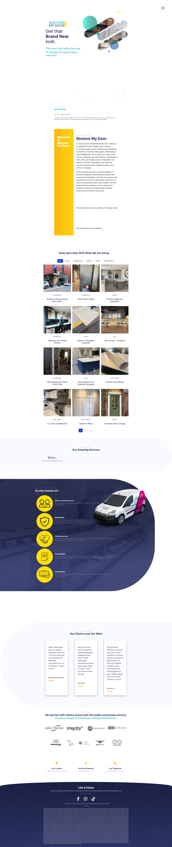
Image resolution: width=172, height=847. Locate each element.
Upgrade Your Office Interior (57, 341)
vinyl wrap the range (69, 814)
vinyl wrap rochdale (125, 813)
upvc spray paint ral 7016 (58, 842)
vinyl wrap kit (55, 812)
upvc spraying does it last (98, 838)
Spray (98, 261)
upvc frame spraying (84, 840)
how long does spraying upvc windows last (87, 838)
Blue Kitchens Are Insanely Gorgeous (86, 383)
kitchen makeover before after (92, 825)
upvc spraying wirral (99, 842)
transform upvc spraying (73, 842)
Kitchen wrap (116, 808)
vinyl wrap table (63, 814)
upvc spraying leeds (110, 837)
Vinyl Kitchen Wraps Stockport (82, 809)
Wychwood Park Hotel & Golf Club (57, 383)
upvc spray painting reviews (50, 842)
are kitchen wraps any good (82, 815)
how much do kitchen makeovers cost (116, 824)
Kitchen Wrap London (77, 810)
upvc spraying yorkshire (57, 843)
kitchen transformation (89, 815)
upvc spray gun (126, 840)
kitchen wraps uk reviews (115, 831)
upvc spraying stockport (66, 842)
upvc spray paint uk (92, 842)
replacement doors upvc (47, 822)
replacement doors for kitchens (52, 820)
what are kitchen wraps (78, 832)
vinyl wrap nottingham (60, 813)
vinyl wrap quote (109, 813)
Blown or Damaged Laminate (85, 341)
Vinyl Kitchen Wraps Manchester (59, 809)
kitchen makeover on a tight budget (61, 825)
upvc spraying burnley (101, 839)
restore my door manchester (85, 808)
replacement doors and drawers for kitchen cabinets (59, 819)
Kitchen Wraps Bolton (89, 809)
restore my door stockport (47, 808)
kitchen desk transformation (114, 816)
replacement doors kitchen (104, 820)
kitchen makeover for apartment (56, 828)
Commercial (78, 261)
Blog (67, 261)
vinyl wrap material (115, 812)
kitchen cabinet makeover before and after (106, 826)
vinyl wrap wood (122, 814)
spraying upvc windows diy (77, 837)
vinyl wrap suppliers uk (52, 814)
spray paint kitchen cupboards (72, 834)
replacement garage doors (61, 820)
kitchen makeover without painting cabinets (67, 828)
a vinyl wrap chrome (121, 810)
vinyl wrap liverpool (75, 812)
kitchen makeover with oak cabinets (100, 827)
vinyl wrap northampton (67, 813)
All (60, 261)
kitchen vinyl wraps (82, 830)
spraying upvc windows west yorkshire (76, 843)
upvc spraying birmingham (115, 839)
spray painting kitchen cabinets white (73, 833)
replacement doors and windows (85, 818)
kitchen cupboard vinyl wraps (97, 830)
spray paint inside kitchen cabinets (73, 836)
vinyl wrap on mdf (86, 813)
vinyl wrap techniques (81, 814)
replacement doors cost (112, 819)
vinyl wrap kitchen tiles (60, 812)
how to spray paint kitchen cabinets (119, 834)
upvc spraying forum (70, 840)
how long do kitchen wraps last (52, 831)
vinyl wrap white (117, 814)
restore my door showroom (101, 808)
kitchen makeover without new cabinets (80, 828)
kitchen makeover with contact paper (81, 827)
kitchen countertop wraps (67, 830)
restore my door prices (93, 808)
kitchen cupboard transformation (105, 816)
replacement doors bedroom (104, 819)
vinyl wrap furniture (98, 810)
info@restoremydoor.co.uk (86, 771)
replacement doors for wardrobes (118, 818)
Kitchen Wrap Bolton (95, 809)
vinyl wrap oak (104, 813)
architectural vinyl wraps (62, 818)
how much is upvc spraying (106, 838)
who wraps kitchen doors (86, 831)
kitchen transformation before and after (67, 816)
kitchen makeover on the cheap (71, 825)
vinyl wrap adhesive (104, 810)
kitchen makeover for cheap (48, 828)
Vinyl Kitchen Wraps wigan (49, 810)
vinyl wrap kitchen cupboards (48, 812)
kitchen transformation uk (122, 815)
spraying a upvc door (80, 839)
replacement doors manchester (104, 821)
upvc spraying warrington (120, 842)
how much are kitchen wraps (72, 831)
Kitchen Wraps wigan (56, 810)
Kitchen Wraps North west (119, 809)
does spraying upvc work (59, 838)
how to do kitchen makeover (118, 828)
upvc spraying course (116, 836)
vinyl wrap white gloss (49, 815)
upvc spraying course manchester (62, 837)
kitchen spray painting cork (54, 833)
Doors (89, 261)
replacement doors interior (69, 820)
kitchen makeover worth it (89, 828)
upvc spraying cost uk (123, 837)
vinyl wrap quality (114, 813)
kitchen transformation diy (106, 815)
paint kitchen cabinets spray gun (109, 834)
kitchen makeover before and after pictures (103, 825)
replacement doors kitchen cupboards (49, 821)
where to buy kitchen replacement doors (77, 824)
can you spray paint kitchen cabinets (93, 836)
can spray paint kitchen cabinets (63, 833)
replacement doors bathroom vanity (95, 819)
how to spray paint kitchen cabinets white (112, 833)
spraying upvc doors (70, 837)
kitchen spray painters (47, 833)
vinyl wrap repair (119, 813)
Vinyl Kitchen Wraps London (70, 810)
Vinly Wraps (108, 261)
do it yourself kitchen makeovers (98, 828)
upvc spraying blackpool (94, 839)
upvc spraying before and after (72, 839)
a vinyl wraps (115, 810)
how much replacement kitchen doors (65, 824)
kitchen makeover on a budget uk (50, 825)
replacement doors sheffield (124, 821)
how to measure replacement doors (54, 824)
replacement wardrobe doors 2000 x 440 (116, 822)
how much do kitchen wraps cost (62, 831)
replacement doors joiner (76, 820)
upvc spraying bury (108, 839)
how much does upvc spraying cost (75, 838)
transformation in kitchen (76, 818)
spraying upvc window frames (93, 837)
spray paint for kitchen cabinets (99, 834)
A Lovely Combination (57, 423)
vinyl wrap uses (98, 814)
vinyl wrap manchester (121, 812)
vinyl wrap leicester (81, 812)
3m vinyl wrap (49, 813)
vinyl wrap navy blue (80, 813)
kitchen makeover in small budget (74, 826)
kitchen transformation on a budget (56, 816)
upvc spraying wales (51, 843)
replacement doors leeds (87, 821)
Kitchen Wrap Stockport (74, 809)
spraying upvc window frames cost (118, 840)
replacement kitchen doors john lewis (94, 820)
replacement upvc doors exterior (63, 822)
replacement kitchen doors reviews (114, 821)
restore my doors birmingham (62, 808)
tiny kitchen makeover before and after (57, 827)
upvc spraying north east (63, 840)
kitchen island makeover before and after (118, 826)
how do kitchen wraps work (113, 830)
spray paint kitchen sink (121, 833)
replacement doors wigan (106, 822)
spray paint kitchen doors (91, 834)
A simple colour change (114, 423)
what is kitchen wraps (79, 831)
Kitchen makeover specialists (115, 300)
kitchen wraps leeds (86, 824)
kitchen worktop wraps (60, 830)
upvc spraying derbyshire (55, 840)
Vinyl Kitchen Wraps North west (110, 809)
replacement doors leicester (71, 821)
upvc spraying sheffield (49, 839)
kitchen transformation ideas (114, 815)
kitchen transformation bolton (77, 816)
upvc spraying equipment (123, 836)
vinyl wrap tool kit (75, 814)
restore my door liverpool (77, 808)
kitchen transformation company (95, 816)
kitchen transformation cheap (97, 815)
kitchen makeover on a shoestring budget (82, 825)
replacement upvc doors (71, 822)
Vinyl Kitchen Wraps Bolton (102, 809)
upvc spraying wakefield (112, 842)
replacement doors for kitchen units (107, 818)
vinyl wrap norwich (54, 813)
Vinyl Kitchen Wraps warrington (84, 810)
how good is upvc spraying (114, 838)
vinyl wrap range (46, 814)
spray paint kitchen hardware (93, 833)
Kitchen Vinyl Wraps (115, 382)
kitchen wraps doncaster (98, 824)
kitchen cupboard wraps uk (49, 832)
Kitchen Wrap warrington (64, 815)
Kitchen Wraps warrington (57, 815)
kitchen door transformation (122, 816)
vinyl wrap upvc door (93, 814)
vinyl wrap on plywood (92, 813)
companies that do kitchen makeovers (108, 828)
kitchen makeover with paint (91, 827)
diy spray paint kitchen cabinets (82, 834)
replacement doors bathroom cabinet (83, 819)
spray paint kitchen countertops (83, 833)
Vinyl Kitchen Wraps (121, 808)
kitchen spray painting (118, 832)
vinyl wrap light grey (92, 812)
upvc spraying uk (80, 842)
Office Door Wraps (86, 299)
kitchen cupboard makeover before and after (69, 827)
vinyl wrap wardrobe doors (111, 814)
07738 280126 (111, 771)
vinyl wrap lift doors (99, 812)
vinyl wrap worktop (104, 814)
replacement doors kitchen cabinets (113, 820)
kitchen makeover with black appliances (112, 827)
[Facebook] (78, 798)
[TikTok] (93, 798)
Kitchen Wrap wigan (62, 810)
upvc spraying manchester (53, 837)
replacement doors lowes (79, 821)
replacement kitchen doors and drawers (61, 821)
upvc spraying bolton (87, 839)
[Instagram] (85, 798)
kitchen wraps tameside (53, 830)
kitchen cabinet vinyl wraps (89, 830)
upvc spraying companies (123, 839)
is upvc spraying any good (52, 838)
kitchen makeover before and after (95, 826)
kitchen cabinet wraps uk (75, 830)
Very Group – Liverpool (114, 340)
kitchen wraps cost (92, 824)
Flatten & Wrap (86, 423)
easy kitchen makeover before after (64, 826)
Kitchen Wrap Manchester (50, 809)
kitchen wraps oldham (101, 831)
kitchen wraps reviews (47, 830)
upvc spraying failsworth (77, 840)
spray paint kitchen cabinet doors (63, 834)
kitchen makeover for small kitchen (123, 827)
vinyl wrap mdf (104, 812)
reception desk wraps (70, 818)
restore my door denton (54, 808)
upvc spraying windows (102, 836)
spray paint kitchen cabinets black (53, 834)
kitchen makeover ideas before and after (53, 826)
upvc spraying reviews (109, 836)
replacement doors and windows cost (72, 819)
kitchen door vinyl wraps (105, 830)
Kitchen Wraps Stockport (67, 809)
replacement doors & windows (97, 822)
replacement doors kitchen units (123, 820)
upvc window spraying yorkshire (65, 843)
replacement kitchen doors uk (80, 822)
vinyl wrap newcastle (74, 813)
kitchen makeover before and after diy (114, 825)
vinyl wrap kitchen (92, 810)
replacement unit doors (54, 822)
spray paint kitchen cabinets (101, 833)
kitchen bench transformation (86, 816)
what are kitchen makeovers (106, 824)
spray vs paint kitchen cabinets (83, 836)
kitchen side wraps (122, 831)
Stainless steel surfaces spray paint (57, 300)
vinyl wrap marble (109, 812)
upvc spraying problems (116, 837)
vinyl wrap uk (87, 814)
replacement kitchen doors (84, 820)
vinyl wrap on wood (99, 813)
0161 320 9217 (120, 771)
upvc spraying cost (121, 838)
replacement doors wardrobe (89, 822)
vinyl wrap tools (58, 814)
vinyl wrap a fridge (110, 810)
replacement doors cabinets (120, 819)
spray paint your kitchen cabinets (53, 836)
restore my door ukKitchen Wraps (109, 808)
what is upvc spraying (66, 838)
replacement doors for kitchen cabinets (96, 818)
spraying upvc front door (85, 837)
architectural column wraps (55, 818)
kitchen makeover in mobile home (84, 826)
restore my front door (70, 808)
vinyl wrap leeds (86, 812)
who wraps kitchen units (94, 831)
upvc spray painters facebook (99, 840)
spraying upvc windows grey (102, 837)
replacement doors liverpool (95, 821)
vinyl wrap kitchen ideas (67, 812)
